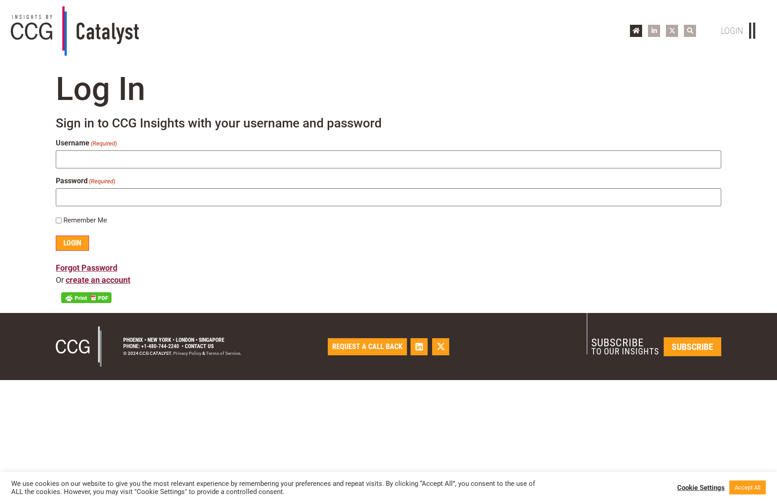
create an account (98, 280)
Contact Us (199, 346)
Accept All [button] (747, 487)
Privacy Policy (187, 353)
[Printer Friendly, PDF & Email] (86, 297)
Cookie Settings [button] (701, 488)
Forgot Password (86, 267)
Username (86, 143)
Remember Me (85, 220)
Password (85, 181)
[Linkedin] (419, 346)
